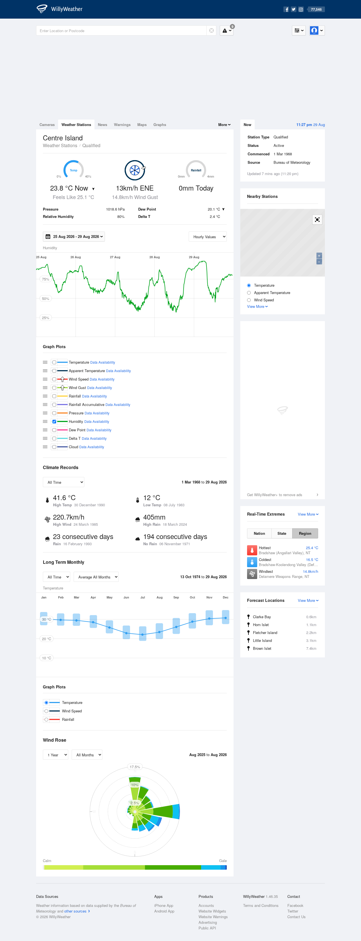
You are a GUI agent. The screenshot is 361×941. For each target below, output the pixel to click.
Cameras (47, 124)
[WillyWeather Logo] (62, 9)
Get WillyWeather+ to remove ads (274, 494)
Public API (207, 928)
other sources (75, 911)
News (102, 124)
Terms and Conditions (261, 905)
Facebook (295, 905)
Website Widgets (212, 911)
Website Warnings (213, 916)
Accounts (206, 905)
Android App (164, 911)
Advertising (208, 922)
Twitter (292, 911)
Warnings (122, 124)
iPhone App (163, 905)
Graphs (159, 124)
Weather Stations (76, 124)
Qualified (91, 145)
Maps (142, 124)
